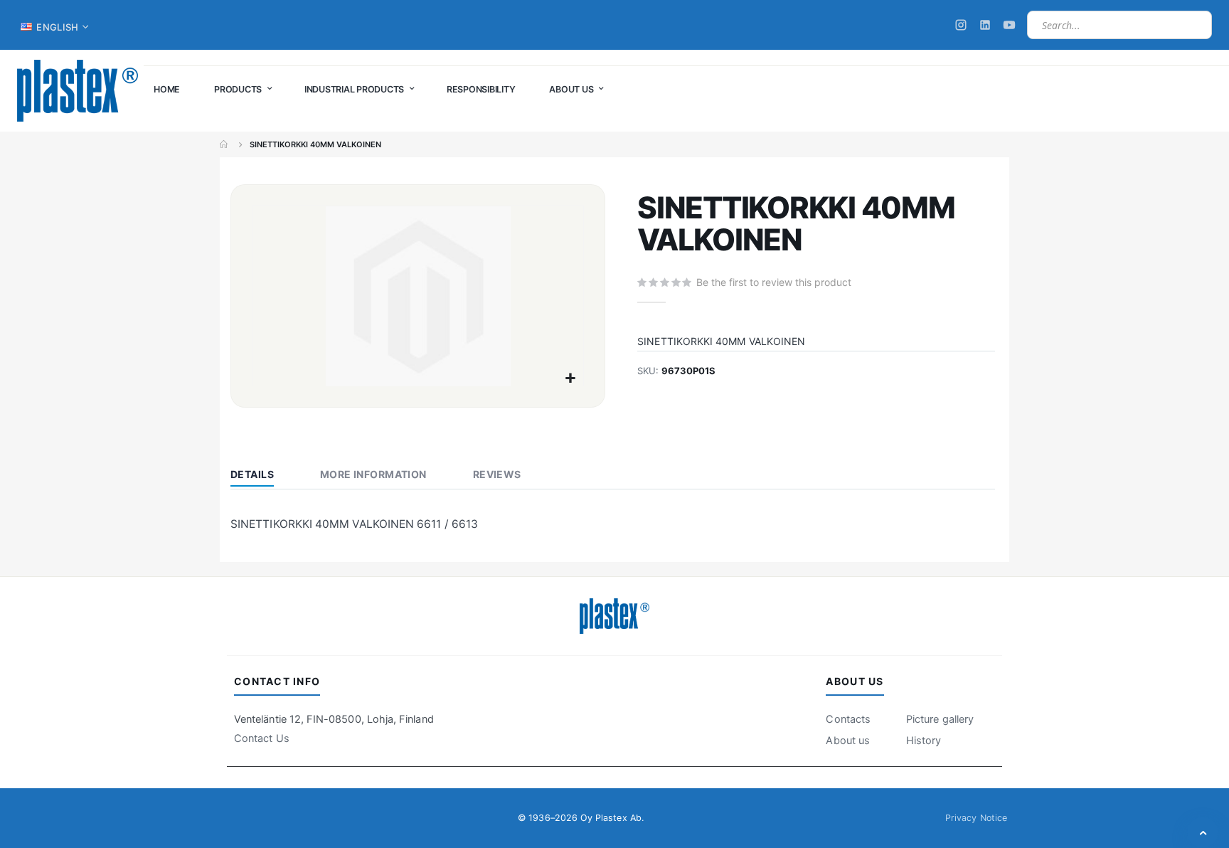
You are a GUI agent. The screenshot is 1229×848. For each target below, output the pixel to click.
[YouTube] (1009, 24)
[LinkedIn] (985, 24)
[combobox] (1119, 25)
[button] (570, 378)
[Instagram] (960, 24)
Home (225, 144)
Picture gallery (940, 719)
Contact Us (261, 738)
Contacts (848, 719)
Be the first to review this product (773, 282)
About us (848, 740)
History (923, 740)
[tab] (262, 476)
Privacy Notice (976, 817)
